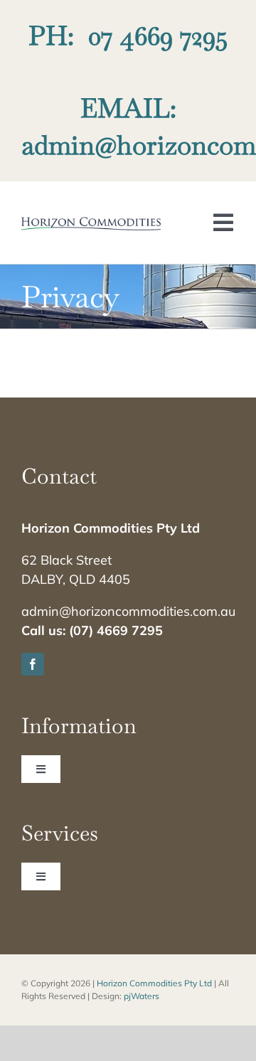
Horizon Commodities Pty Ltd (154, 983)
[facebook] (32, 664)
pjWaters (141, 996)
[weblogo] (91, 222)
